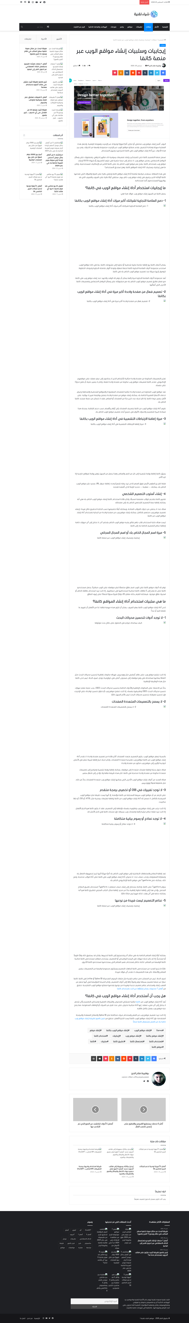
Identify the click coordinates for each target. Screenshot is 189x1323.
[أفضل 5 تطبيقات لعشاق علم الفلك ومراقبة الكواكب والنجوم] (56, 101)
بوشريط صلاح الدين (155, 65)
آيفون (74, 1230)
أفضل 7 (80, 1234)
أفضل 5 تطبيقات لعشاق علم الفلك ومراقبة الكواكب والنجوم (36, 100)
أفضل (67, 1230)
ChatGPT (88, 1230)
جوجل (65, 1239)
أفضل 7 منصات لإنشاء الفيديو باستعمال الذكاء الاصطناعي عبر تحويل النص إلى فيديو (35, 66)
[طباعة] (93, 1058)
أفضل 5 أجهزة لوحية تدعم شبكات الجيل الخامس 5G (34, 188)
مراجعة (88, 1247)
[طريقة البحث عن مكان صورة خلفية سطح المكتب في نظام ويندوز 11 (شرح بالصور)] (56, 54)
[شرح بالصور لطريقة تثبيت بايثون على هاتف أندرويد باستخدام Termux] (56, 87)
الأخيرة (44, 39)
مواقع (129, 27)
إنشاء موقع (95, 1030)
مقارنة (80, 1247)
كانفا (138, 1002)
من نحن (30, 1318)
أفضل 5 (88, 1234)
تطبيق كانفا (118, 1041)
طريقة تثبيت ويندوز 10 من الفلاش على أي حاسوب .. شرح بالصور (35, 112)
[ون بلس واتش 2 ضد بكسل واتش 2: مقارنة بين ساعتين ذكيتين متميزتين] (113, 1281)
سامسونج (88, 1243)
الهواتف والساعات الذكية (97, 27)
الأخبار (157, 27)
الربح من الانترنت (79, 27)
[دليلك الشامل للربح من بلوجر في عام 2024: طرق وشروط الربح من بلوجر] (125, 1236)
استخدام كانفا (100, 1036)
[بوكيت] (114, 72)
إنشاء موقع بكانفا (154, 1036)
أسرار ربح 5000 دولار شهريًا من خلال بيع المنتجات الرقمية (34, 157)
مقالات (148, 27)
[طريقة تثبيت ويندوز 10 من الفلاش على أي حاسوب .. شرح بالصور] (56, 115)
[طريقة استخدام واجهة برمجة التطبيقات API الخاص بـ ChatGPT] (87, 1156)
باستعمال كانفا (136, 1041)
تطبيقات (139, 27)
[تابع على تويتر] (148, 65)
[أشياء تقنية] (146, 14)
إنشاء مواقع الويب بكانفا (117, 1030)
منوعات (113, 27)
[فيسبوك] (163, 72)
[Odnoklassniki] (120, 72)
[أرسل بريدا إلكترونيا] (146, 65)
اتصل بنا (22, 1318)
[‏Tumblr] (145, 72)
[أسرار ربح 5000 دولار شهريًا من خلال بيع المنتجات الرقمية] (32, 146)
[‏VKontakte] (126, 72)
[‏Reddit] (133, 72)
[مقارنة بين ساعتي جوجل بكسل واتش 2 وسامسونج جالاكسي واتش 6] (101, 1282)
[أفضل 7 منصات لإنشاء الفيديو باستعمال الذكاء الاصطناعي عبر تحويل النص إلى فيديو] (56, 71)
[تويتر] (157, 72)
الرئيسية (165, 27)
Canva (159, 1030)
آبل (80, 1230)
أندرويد (72, 1234)
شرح (79, 1243)
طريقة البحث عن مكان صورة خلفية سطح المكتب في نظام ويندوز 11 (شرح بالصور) (35, 51)
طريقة (62, 1243)
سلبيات (104, 1041)
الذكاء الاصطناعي (85, 1239)
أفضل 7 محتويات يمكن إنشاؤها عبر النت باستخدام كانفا (140, 989)
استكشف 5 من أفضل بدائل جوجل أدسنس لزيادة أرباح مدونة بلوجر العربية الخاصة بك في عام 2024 (54, 160)
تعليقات (27, 39)
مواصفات (71, 1247)
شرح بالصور (71, 1243)
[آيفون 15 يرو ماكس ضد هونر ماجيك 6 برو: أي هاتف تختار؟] (53, 178)
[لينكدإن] (151, 72)
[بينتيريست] (139, 72)
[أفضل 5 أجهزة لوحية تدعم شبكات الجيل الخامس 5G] (151, 1156)
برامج (122, 27)
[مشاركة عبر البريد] (99, 1058)
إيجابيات (116, 1036)
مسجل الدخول (150, 1199)
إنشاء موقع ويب (132, 1036)
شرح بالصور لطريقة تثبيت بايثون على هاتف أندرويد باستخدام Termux (35, 84)
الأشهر (59, 39)
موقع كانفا (157, 1047)
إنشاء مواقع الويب (142, 1030)
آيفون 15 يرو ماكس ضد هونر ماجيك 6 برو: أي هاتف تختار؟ (54, 188)
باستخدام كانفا (155, 1041)
